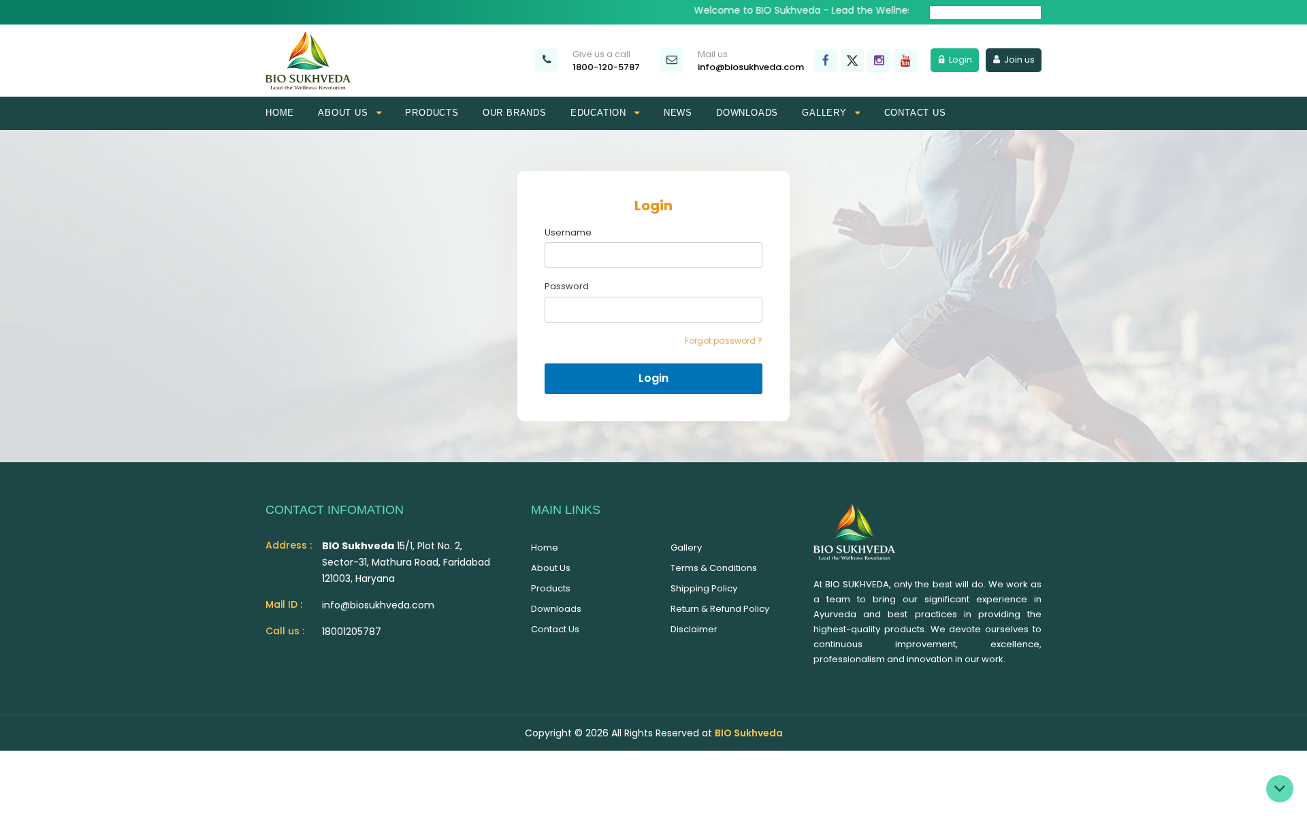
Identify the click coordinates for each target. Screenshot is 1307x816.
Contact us (915, 113)
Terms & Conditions (714, 567)
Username (568, 233)
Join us (1019, 59)
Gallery (686, 547)
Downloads (747, 113)
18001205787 (351, 631)
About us (550, 567)
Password (567, 286)
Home (279, 113)
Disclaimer (694, 629)
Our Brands (515, 113)
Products (431, 113)
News (678, 113)
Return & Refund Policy (720, 608)
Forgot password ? (723, 340)
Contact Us (555, 629)
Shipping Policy (704, 588)
